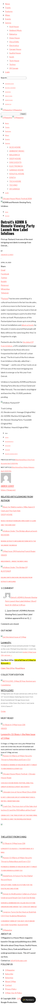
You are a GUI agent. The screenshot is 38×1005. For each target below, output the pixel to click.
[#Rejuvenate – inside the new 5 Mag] (18, 551)
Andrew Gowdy (7, 255)
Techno (12, 64)
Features (9, 11)
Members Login (9, 83)
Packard (5, 298)
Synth (11, 57)
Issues (4, 555)
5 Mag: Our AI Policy (13, 993)
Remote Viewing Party (11, 454)
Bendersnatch (9, 441)
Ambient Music (15, 30)
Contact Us (8, 104)
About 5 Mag (8, 96)
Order (3, 711)
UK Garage (13, 68)
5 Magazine (10, 970)
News (7, 4)
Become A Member (10, 87)
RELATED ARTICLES (10, 496)
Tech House (14, 60)
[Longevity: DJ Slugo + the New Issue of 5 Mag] (13, 724)
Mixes (7, 15)
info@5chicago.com (19, 960)
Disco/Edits (14, 42)
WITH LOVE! (7, 690)
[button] (28, 1000)
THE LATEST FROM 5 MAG (13, 836)
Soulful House (15, 53)
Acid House (14, 26)
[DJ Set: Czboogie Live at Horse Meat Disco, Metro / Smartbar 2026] (18, 792)
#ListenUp (6, 571)
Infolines (7, 445)
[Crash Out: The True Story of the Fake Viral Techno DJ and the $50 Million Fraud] (19, 810)
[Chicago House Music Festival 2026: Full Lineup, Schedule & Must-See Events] (19, 777)
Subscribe (9, 974)
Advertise (8, 92)
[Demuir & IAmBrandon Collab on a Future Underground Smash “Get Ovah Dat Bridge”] (19, 897)
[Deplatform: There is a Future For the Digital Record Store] (19, 879)
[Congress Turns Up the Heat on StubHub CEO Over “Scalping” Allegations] (19, 916)
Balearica (13, 34)
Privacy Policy (10, 989)
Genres (8, 23)
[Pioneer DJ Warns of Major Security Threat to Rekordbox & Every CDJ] (19, 759)
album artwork (27, 325)
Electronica (14, 45)
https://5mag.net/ (8, 490)
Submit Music (9, 100)
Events (8, 19)
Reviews (5, 535)
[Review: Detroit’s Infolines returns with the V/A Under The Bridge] (19, 531)
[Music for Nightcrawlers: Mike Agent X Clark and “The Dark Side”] (19, 511)
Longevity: (6, 642)
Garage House (15, 49)
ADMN (6, 437)
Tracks (8, 7)
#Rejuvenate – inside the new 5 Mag (14, 561)
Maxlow (7, 449)
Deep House (14, 38)
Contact (8, 985)
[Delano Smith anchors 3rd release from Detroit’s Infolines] (14, 567)
